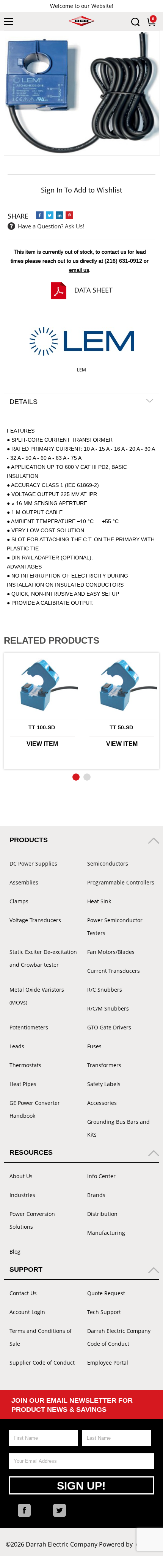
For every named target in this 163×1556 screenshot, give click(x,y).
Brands (96, 1195)
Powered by (128, 1544)
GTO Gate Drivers (109, 1027)
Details (23, 401)
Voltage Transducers (35, 920)
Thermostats (25, 1065)
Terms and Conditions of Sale (40, 1337)
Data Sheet (93, 289)
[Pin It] (69, 215)
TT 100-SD (41, 727)
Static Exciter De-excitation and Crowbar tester (43, 958)
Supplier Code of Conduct (42, 1362)
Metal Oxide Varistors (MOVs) (36, 996)
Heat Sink (99, 901)
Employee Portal (107, 1362)
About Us (21, 1176)
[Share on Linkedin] (59, 215)
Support (25, 1269)
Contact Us (23, 1293)
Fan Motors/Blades (111, 951)
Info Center (101, 1176)
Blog (14, 1251)
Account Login (27, 1312)
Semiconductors (107, 863)
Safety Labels (104, 1084)
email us (79, 270)
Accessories (102, 1102)
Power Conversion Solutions (32, 1220)
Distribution (102, 1213)
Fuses (94, 1046)
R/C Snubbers (104, 989)
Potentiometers (28, 1027)
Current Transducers (113, 970)
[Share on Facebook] (40, 215)
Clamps (18, 901)
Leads (16, 1046)
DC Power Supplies (33, 863)
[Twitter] (59, 1510)
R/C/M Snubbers (108, 1008)
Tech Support (104, 1312)
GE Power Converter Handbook (34, 1109)
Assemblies (23, 882)
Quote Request (106, 1293)
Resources (31, 1152)
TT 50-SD (121, 727)
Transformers (104, 1065)
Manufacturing (106, 1232)
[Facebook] (24, 1510)
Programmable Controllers (120, 882)
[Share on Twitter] (49, 215)
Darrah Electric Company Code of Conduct (118, 1337)
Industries (22, 1195)
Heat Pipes (22, 1084)
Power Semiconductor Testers (115, 927)
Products (28, 840)
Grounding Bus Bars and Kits (118, 1128)
